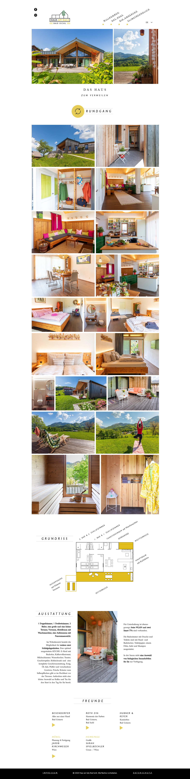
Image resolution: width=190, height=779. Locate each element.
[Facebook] (35, 9)
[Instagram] (35, 15)
